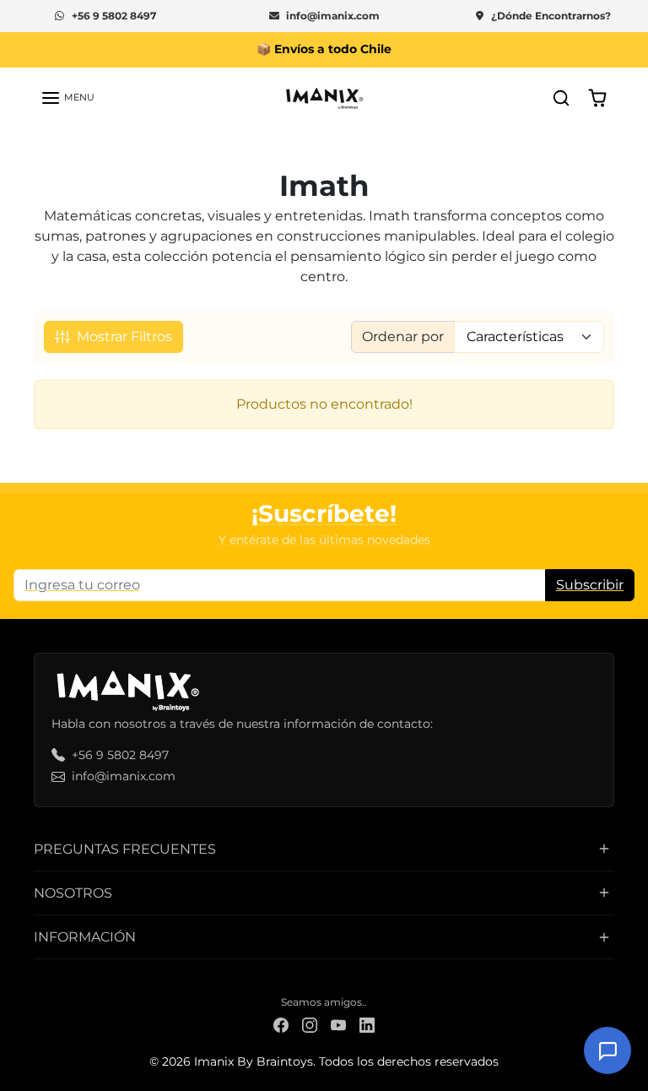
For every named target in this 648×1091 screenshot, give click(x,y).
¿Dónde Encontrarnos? (551, 15)
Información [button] (85, 937)
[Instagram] (309, 1023)
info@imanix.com (333, 15)
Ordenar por (403, 336)
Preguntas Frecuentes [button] (125, 849)
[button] (67, 97)
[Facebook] (281, 1023)
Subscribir (590, 585)
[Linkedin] (367, 1023)
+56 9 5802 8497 (114, 15)
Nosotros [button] (73, 893)
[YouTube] (338, 1023)
